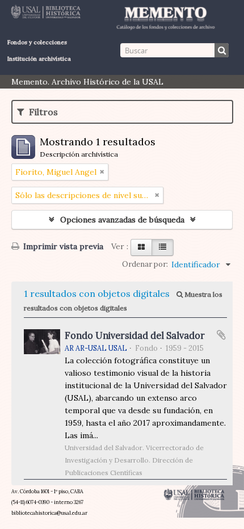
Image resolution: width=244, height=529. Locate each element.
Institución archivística (39, 58)
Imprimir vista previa (62, 246)
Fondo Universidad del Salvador (135, 335)
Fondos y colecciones (37, 42)
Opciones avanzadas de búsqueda (122, 220)
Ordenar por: (145, 264)
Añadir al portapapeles (221, 335)
